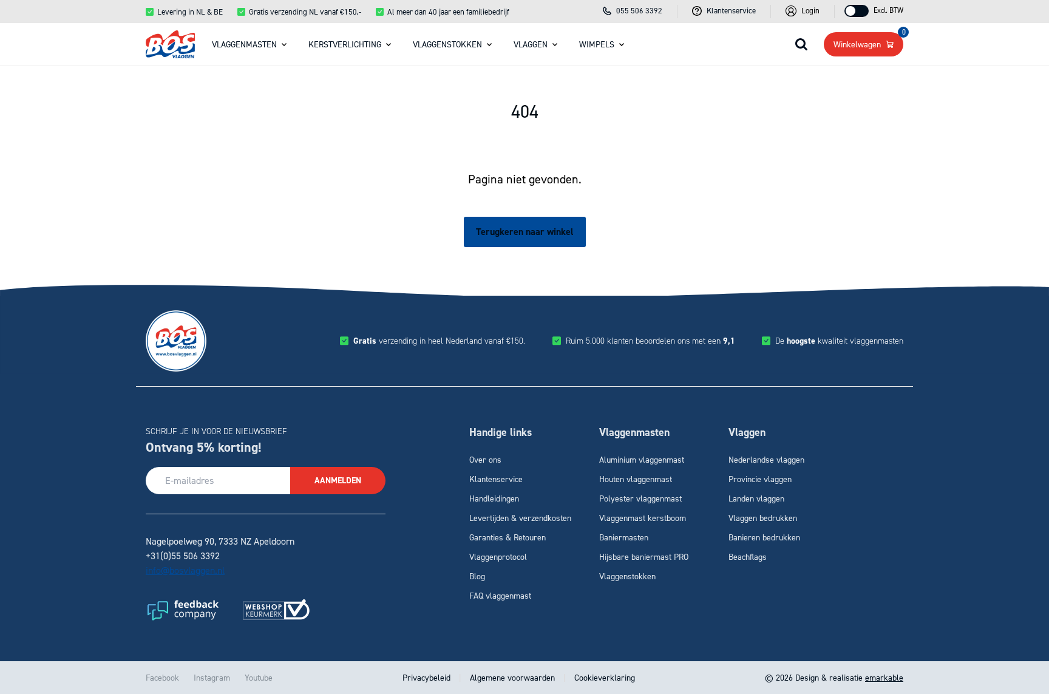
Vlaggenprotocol (498, 556)
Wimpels (596, 44)
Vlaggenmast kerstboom (642, 517)
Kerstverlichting (344, 44)
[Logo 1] (182, 609)
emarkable (884, 677)
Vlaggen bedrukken (762, 517)
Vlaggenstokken (447, 44)
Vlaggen (531, 44)
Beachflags (747, 556)
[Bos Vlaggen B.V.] (170, 44)
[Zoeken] (801, 44)
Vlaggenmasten (244, 44)
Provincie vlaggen (760, 479)
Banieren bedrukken (764, 537)
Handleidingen (494, 498)
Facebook (162, 677)
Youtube (259, 677)
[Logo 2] (276, 609)
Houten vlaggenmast (635, 479)
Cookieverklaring (603, 677)
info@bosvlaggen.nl (185, 570)
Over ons (485, 459)
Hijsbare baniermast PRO (643, 556)
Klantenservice (496, 479)
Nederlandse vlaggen (766, 459)
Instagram (212, 677)
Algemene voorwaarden (512, 677)
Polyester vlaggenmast (640, 498)
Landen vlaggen (756, 498)
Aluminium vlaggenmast (641, 459)
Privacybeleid (427, 677)
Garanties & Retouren (507, 537)
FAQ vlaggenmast (500, 595)
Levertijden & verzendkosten (520, 517)
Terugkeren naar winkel (525, 231)
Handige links (500, 432)
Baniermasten (623, 537)
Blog (477, 576)
